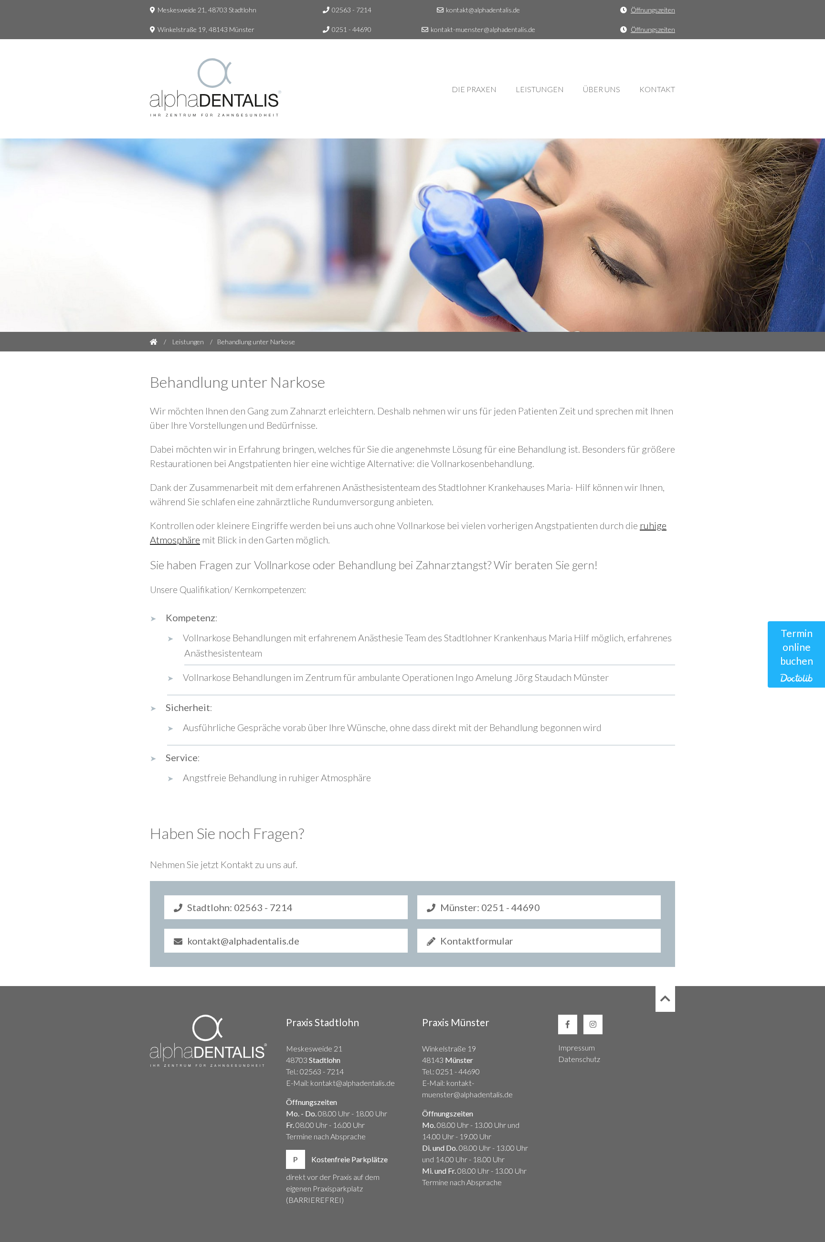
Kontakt (657, 89)
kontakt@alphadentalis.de (483, 10)
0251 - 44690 (351, 29)
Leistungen (540, 89)
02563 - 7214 (351, 10)
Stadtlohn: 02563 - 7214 (240, 907)
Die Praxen (474, 89)
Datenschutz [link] (579, 1058)
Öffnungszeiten (653, 10)
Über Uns (601, 89)
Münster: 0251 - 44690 (490, 907)
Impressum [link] (576, 1047)
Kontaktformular (476, 940)
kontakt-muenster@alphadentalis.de (483, 29)
